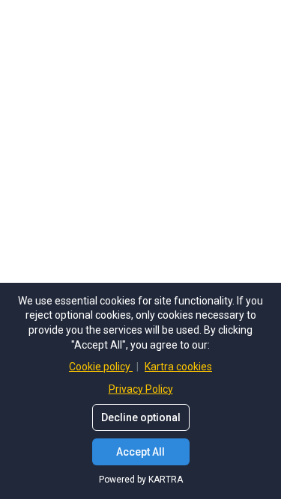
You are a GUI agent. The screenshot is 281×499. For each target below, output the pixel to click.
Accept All (140, 452)
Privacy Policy (141, 389)
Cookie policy (101, 367)
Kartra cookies (178, 367)
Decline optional (141, 417)
